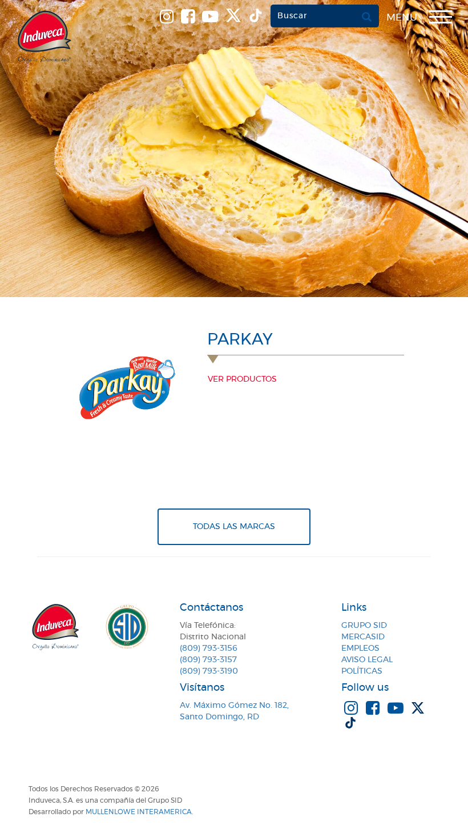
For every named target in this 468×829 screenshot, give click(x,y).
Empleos (360, 648)
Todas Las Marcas (234, 527)
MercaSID (363, 637)
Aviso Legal (367, 660)
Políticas (361, 671)
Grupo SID (364, 626)
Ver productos (242, 379)
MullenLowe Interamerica (139, 811)
